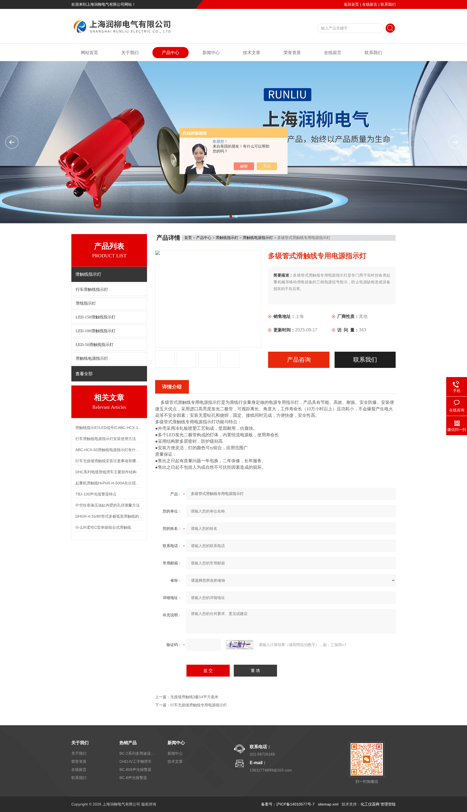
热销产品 (128, 742)
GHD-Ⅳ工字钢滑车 (135, 761)
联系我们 (388, 4)
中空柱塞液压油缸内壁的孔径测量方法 (107, 505)
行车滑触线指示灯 (92, 289)
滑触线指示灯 (227, 237)
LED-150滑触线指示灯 (96, 317)
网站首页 (89, 52)
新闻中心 (211, 52)
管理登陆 (388, 804)
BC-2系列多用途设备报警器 (137, 753)
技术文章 (251, 52)
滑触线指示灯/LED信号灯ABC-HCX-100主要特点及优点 (109, 427)
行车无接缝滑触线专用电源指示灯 (198, 705)
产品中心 (170, 52)
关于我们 (130, 52)
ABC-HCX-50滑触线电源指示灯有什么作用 (109, 450)
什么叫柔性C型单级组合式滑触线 (103, 527)
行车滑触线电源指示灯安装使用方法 (105, 439)
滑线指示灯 (86, 303)
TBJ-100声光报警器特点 (95, 494)
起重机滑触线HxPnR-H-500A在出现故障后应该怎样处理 (109, 483)
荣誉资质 (292, 52)
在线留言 (369, 4)
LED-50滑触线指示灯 (95, 344)
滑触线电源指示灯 (92, 358)
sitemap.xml (328, 804)
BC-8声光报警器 (133, 778)
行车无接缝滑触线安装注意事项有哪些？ (109, 461)
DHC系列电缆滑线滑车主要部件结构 (105, 472)
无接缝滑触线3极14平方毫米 (194, 697)
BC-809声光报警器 (135, 769)
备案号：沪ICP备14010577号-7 (288, 804)
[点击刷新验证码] (239, 644)
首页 (188, 237)
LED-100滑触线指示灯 (96, 331)
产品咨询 (299, 359)
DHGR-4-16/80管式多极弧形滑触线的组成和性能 (109, 516)
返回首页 (351, 4)
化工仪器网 (370, 804)
